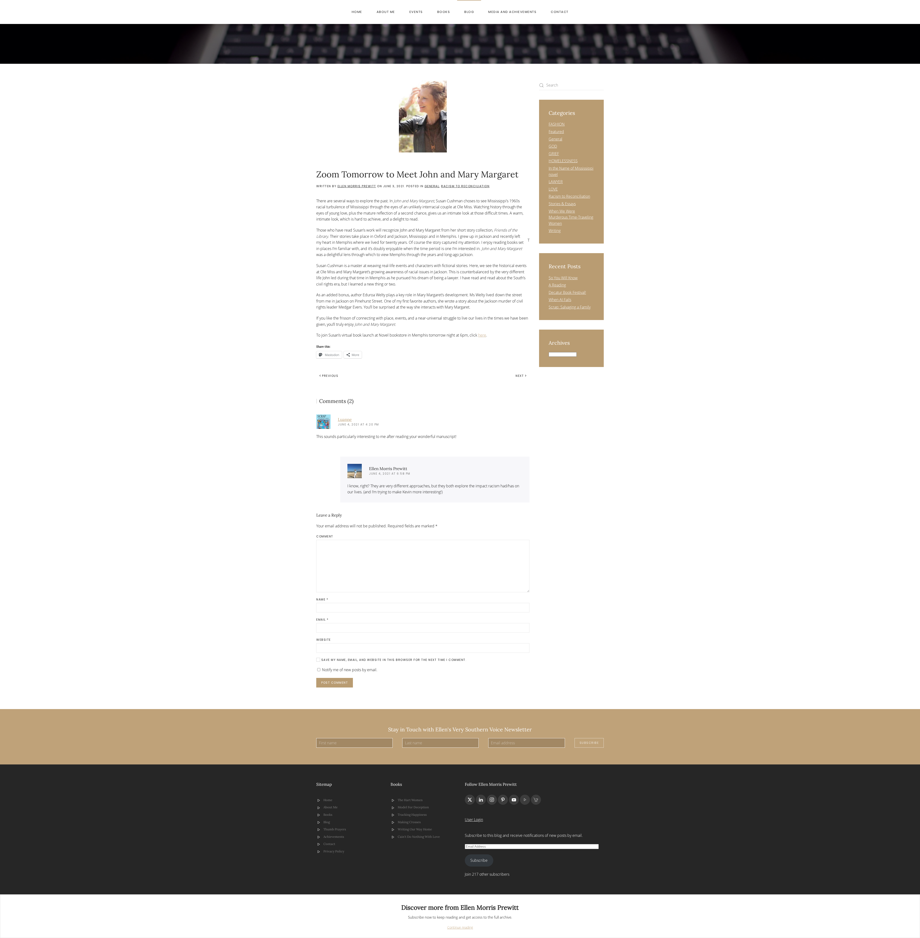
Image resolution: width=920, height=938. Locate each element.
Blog (469, 12)
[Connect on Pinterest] (503, 800)
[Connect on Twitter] (470, 800)
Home (357, 12)
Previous (330, 376)
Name (322, 599)
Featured (556, 131)
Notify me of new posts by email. (349, 669)
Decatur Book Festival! (567, 292)
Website (323, 640)
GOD (553, 146)
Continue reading (460, 927)
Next (520, 376)
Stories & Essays (562, 203)
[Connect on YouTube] (514, 800)
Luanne (345, 419)
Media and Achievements (512, 12)
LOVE (553, 189)
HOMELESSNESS (563, 160)
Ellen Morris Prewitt (357, 186)
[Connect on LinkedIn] (481, 800)
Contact (560, 12)
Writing (555, 230)
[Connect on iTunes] (525, 800)
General (432, 186)
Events (416, 12)
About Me (386, 12)
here (482, 335)
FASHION (557, 124)
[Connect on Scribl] (536, 800)
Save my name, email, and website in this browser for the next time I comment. (393, 660)
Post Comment (334, 683)
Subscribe (589, 743)
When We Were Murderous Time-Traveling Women (571, 217)
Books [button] (443, 12)
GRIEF (554, 153)
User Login (474, 819)
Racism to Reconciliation (465, 186)
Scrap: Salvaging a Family (570, 307)
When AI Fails (560, 299)
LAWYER (556, 181)
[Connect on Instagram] (492, 800)
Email (322, 620)
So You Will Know (563, 277)
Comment (324, 536)
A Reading (557, 285)
